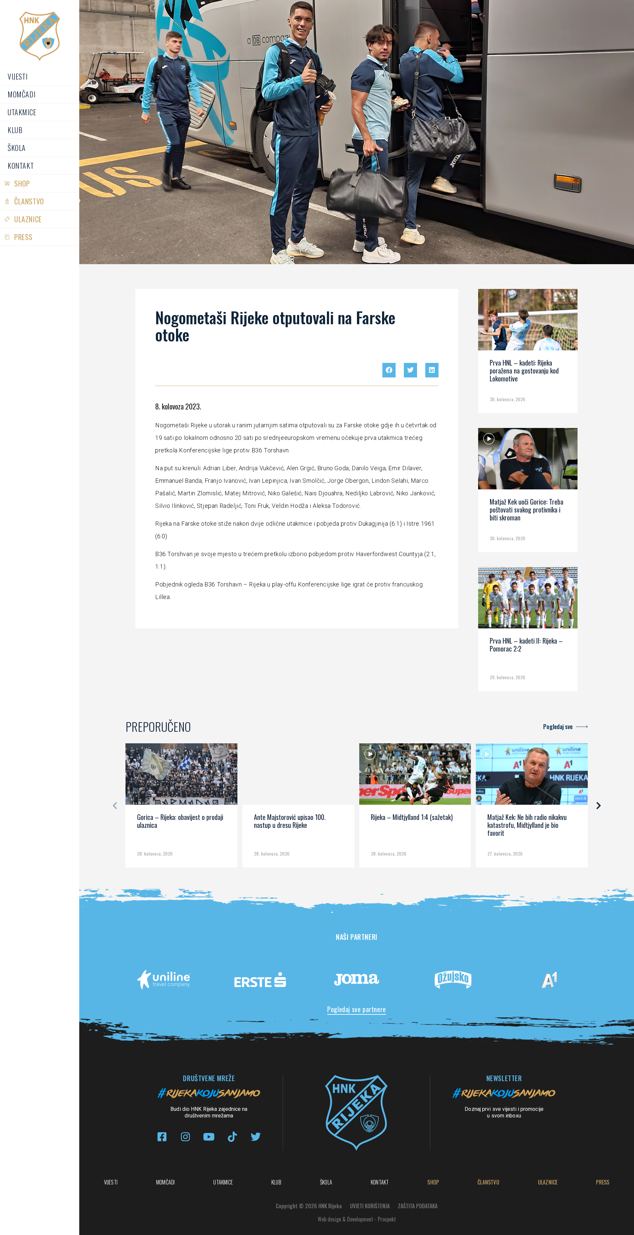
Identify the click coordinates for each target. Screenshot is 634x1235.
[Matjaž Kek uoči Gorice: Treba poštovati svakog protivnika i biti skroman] (527, 461)
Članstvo (29, 201)
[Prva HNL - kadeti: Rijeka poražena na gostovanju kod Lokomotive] (527, 322)
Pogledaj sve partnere (356, 1009)
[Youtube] (209, 1137)
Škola (17, 147)
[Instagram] (185, 1137)
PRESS (23, 236)
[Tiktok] (232, 1137)
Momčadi (21, 94)
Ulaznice (28, 219)
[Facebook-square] (162, 1137)
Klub (15, 129)
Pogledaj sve (558, 726)
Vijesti (17, 76)
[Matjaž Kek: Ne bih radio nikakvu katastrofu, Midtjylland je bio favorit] (532, 776)
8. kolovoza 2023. (178, 406)
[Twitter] (256, 1137)
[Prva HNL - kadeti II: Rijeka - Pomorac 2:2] (527, 600)
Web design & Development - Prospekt (357, 1219)
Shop (22, 183)
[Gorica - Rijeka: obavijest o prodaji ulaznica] (181, 776)
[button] (389, 370)
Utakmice (22, 112)
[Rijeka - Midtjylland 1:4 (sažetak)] (415, 776)
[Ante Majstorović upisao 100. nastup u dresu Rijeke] (298, 776)
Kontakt (21, 165)
